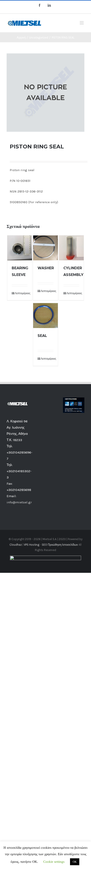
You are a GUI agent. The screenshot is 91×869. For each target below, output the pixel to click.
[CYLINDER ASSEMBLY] (71, 247)
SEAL (42, 336)
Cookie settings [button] (53, 861)
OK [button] (75, 861)
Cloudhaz (15, 544)
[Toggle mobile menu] (82, 22)
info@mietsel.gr (19, 502)
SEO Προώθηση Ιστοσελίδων (60, 544)
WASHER (46, 268)
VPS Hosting (31, 544)
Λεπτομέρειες (21, 293)
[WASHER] (45, 247)
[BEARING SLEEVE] (19, 247)
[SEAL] (45, 315)
